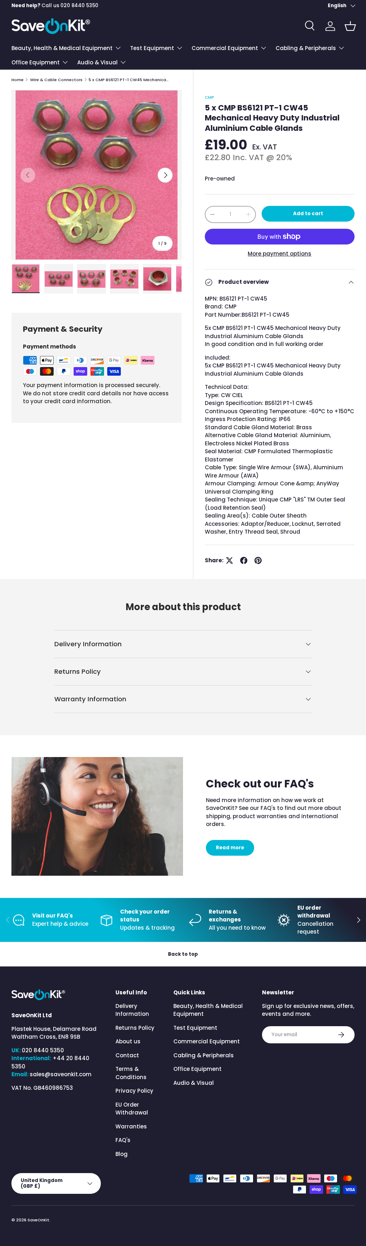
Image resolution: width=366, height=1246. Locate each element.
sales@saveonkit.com (61, 1074)
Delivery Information (132, 1010)
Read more (230, 847)
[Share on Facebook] (244, 560)
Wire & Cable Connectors (56, 80)
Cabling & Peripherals (203, 1055)
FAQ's (122, 1140)
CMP (209, 97)
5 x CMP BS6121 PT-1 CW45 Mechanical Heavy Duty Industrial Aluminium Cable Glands (129, 80)
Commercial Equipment (206, 1041)
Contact (127, 1055)
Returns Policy (134, 1028)
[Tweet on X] (229, 560)
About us (127, 1041)
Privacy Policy (134, 1090)
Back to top (183, 954)
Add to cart (308, 213)
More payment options (279, 253)
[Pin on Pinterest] (258, 560)
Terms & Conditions (131, 1073)
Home (17, 80)
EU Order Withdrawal (131, 1109)
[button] (350, 26)
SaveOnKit (38, 1220)
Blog (121, 1154)
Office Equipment (197, 1069)
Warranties (131, 1126)
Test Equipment (195, 1028)
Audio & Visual (193, 1083)
